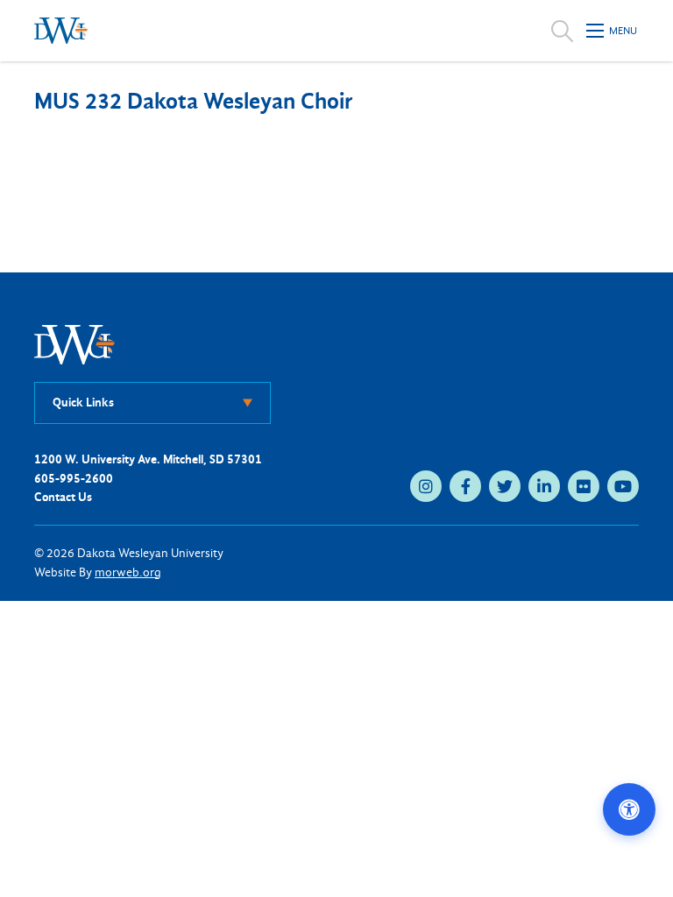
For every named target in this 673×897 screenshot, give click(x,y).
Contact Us (63, 497)
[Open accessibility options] (629, 809)
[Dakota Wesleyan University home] (61, 31)
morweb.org (128, 572)
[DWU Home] (74, 343)
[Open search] (562, 30)
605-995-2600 (73, 478)
